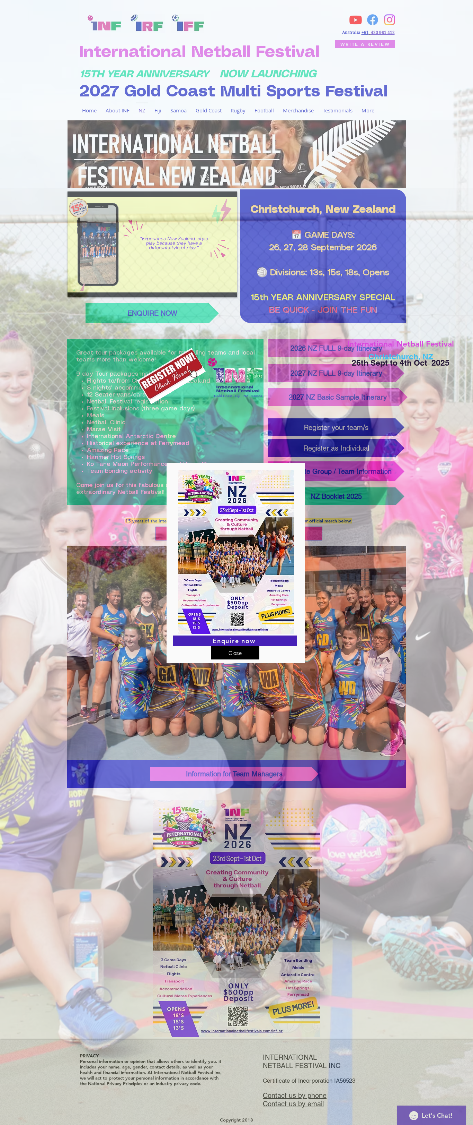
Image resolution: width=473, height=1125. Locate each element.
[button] (235, 653)
